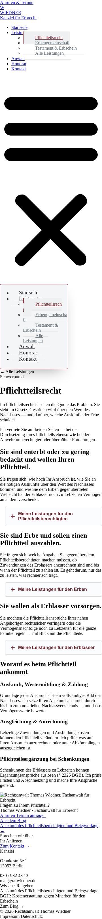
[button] (51, 179)
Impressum (10, 916)
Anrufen (8, 815)
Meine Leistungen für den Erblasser (56, 647)
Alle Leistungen (49, 53)
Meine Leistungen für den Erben (52, 589)
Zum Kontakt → (15, 846)
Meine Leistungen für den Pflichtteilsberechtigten (45, 516)
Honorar (18, 63)
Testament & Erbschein (40, 328)
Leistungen (21, 32)
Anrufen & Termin (16, 2)
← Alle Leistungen (17, 371)
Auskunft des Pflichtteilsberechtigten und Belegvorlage (49, 890)
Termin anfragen (31, 815)
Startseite (19, 27)
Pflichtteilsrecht (42, 307)
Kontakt (18, 68)
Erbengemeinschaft (45, 317)
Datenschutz (32, 916)
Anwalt (18, 58)
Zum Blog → (12, 906)
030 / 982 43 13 (14, 875)
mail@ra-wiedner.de (18, 880)
